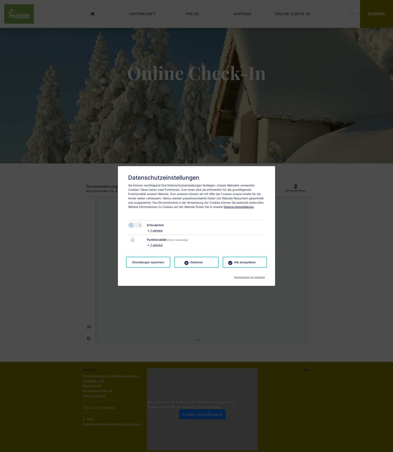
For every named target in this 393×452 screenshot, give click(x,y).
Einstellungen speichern (148, 262)
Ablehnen (196, 262)
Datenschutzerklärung (239, 207)
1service (155, 230)
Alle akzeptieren (245, 262)
